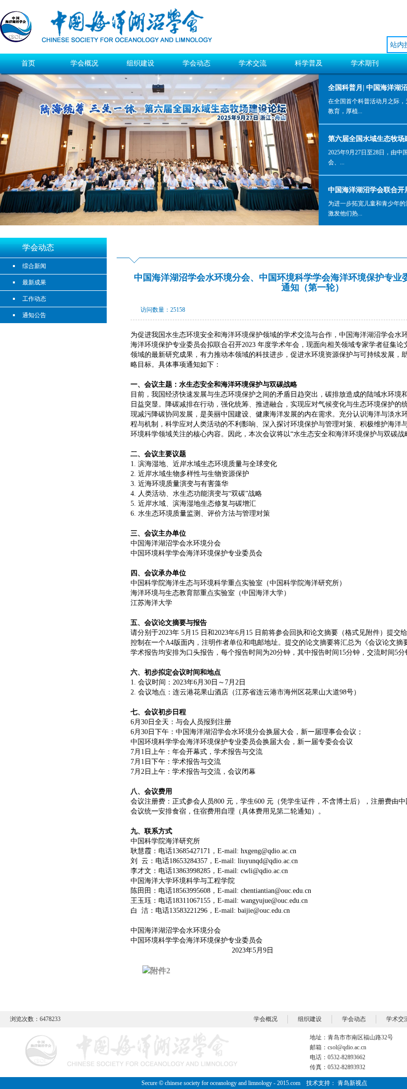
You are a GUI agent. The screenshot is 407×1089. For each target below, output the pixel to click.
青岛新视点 (352, 1083)
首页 (28, 63)
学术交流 (253, 63)
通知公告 (34, 315)
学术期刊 (365, 63)
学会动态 (196, 63)
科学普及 (309, 63)
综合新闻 (34, 266)
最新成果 (34, 282)
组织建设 (140, 63)
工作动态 (34, 298)
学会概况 (84, 63)
